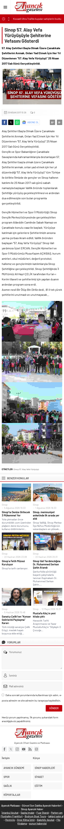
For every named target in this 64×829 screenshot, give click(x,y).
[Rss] (30, 749)
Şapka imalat (27, 812)
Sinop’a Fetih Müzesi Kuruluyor (13, 562)
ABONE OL (33, 122)
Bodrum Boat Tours (35, 816)
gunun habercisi (38, 823)
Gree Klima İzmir (26, 819)
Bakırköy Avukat (45, 819)
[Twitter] (11, 749)
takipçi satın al (55, 816)
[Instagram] (17, 749)
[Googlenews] (36, 749)
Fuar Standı (42, 812)
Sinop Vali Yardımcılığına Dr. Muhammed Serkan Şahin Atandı (46, 564)
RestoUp (10, 819)
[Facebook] (4, 749)
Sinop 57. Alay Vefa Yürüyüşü (26, 469)
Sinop (4, 504)
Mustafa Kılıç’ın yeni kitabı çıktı (44, 615)
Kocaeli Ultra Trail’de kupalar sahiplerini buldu (37, 18)
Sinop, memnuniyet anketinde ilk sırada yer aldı (46, 515)
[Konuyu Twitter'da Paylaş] (11, 122)
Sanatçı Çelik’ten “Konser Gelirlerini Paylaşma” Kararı (16, 620)
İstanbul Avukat (10, 812)
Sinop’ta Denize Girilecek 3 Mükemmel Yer (16, 513)
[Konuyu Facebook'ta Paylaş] (4, 122)
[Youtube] (23, 749)
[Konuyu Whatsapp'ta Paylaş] (17, 122)
